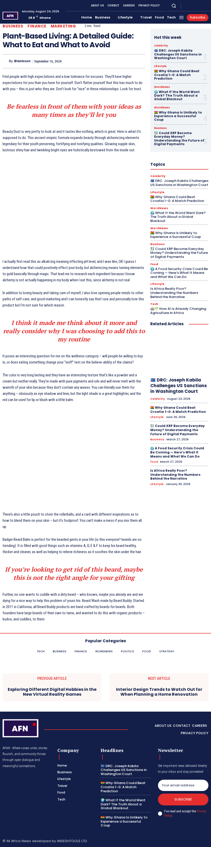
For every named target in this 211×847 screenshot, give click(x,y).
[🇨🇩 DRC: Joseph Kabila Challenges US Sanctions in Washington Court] (179, 352)
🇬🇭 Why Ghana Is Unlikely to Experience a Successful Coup (178, 116)
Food (154, 264)
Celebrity (161, 45)
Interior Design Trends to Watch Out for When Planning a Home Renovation (159, 692)
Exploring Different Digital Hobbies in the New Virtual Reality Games (52, 692)
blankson (22, 61)
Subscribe (183, 799)
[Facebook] (187, 6)
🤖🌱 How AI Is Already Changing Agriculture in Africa (178, 310)
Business (13, 26)
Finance (37, 26)
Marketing (63, 26)
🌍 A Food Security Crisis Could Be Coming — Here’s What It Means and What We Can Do (179, 272)
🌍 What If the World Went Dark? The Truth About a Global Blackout (177, 95)
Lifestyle (160, 66)
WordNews (162, 87)
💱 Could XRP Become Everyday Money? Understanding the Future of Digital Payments (179, 138)
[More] (139, 61)
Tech (154, 304)
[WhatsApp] (127, 61)
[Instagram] (193, 6)
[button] (173, 5)
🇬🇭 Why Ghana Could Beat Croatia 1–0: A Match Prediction (176, 75)
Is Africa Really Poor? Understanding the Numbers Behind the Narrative (174, 292)
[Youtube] (205, 6)
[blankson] (6, 61)
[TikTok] (182, 841)
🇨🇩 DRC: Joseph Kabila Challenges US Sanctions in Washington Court (178, 54)
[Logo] (10, 16)
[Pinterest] (116, 61)
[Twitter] (199, 6)
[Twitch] (191, 841)
